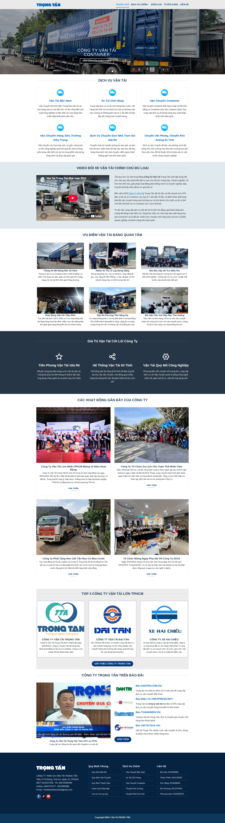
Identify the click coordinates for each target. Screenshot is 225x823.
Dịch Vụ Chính (139, 4)
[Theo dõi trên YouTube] (48, 796)
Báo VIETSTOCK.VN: (148, 725)
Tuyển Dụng (171, 4)
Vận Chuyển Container (164, 100)
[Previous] (7, 41)
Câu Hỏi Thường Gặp (100, 794)
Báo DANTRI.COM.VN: (149, 685)
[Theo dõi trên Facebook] (39, 796)
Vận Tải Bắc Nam (60, 100)
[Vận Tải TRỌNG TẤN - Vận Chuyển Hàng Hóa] (48, 4)
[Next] (217, 41)
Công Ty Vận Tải (136, 193)
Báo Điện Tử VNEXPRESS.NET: (154, 699)
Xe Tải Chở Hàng (112, 100)
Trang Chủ (122, 4)
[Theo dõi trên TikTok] (43, 796)
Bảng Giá (156, 4)
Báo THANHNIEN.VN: (148, 712)
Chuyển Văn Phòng (156, 135)
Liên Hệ (184, 4)
